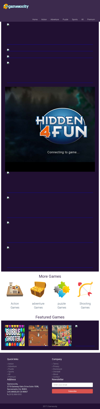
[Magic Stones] (61, 335)
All (82, 19)
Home (35, 19)
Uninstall (56, 372)
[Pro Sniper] (50, 232)
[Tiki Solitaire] (50, 257)
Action (44, 19)
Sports (75, 19)
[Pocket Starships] (50, 182)
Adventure (55, 19)
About (55, 374)
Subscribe (72, 391)
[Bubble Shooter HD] (15, 335)
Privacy (56, 366)
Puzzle (65, 19)
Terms (55, 364)
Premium (91, 19)
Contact (56, 377)
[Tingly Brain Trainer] (85, 335)
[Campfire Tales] (50, 207)
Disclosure (57, 369)
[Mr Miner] (38, 335)
